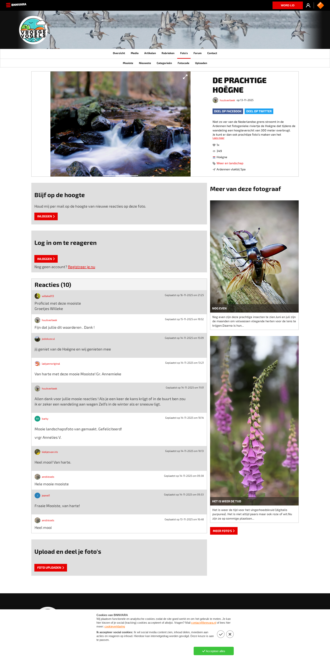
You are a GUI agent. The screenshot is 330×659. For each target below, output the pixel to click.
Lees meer (218, 137)
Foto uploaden (49, 567)
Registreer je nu (81, 266)
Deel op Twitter (259, 111)
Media (135, 53)
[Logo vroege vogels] (33, 31)
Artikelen (150, 53)
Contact (212, 53)
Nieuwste (145, 63)
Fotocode (183, 63)
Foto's (184, 53)
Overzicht (119, 53)
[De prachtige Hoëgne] (120, 123)
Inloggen (44, 216)
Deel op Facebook (228, 111)
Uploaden (201, 63)
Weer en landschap (230, 163)
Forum (197, 53)
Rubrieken (168, 53)
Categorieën (164, 63)
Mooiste (128, 63)
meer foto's (222, 531)
